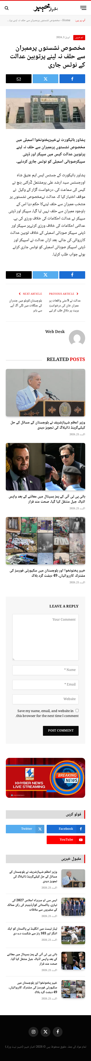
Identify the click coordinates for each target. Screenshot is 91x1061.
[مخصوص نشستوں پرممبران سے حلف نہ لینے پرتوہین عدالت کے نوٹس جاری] (45, 109)
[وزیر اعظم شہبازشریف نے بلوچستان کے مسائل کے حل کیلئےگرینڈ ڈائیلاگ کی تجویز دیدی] (45, 392)
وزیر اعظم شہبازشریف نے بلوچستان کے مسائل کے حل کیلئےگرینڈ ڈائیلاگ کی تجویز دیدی (47, 425)
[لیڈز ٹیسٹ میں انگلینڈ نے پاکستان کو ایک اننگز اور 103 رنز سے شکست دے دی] (73, 935)
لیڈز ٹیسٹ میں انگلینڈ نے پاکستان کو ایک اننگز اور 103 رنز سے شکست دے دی (32, 931)
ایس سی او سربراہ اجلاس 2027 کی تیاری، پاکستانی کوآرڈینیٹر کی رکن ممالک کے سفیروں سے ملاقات (32, 905)
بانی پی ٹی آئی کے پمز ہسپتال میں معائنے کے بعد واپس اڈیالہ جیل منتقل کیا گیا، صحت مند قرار (47, 499)
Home (66, 20)
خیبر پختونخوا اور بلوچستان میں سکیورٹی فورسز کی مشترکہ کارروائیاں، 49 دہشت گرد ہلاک (47, 573)
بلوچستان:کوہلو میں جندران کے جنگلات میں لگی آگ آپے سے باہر (25, 305)
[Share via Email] (19, 78)
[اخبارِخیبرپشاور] (45, 8)
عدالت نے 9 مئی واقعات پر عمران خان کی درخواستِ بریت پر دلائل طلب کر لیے (65, 305)
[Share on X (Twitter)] (45, 78)
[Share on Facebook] (72, 78)
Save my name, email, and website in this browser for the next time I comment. (47, 714)
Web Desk (55, 332)
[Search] (7, 8)
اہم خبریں (79, 37)
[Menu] (83, 8)
